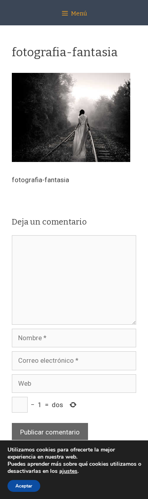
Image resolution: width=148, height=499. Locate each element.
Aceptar (23, 486)
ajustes (68, 471)
